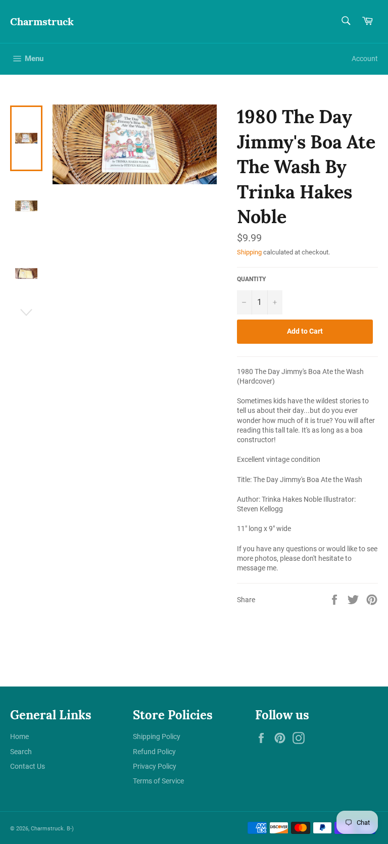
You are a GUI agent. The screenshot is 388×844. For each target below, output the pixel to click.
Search (21, 752)
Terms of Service (158, 781)
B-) (70, 828)
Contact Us (27, 766)
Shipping (249, 252)
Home (19, 736)
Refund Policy (154, 752)
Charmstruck (42, 21)
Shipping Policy (156, 736)
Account (365, 59)
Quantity (251, 279)
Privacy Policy (154, 766)
